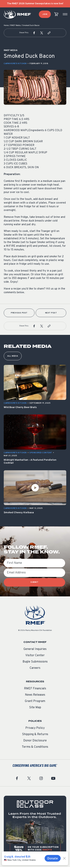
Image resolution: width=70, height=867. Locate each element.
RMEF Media (15, 25)
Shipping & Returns (35, 734)
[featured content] (35, 827)
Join (44, 14)
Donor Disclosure (35, 741)
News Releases (35, 695)
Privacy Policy (35, 728)
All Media (12, 356)
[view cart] (56, 14)
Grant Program (35, 701)
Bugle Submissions (35, 662)
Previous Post (19, 313)
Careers (35, 668)
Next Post (51, 313)
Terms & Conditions (35, 747)
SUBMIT (34, 582)
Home (6, 25)
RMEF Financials (35, 688)
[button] (34, 33)
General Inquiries (35, 649)
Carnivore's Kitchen (15, 63)
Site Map (35, 707)
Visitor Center (35, 655)
